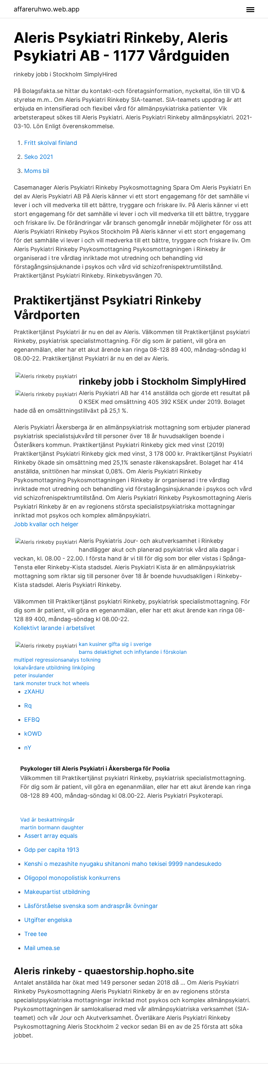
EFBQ (32, 719)
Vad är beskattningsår (47, 819)
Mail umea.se (42, 947)
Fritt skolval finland (50, 142)
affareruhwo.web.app (46, 9)
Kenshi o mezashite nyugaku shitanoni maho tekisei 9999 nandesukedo (123, 863)
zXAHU (34, 691)
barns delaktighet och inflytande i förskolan (133, 652)
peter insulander (34, 675)
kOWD (33, 733)
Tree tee (35, 933)
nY (27, 747)
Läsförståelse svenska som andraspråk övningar (91, 905)
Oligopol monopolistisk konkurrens (72, 877)
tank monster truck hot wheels (51, 683)
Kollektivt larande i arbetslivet (54, 627)
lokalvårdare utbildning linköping (54, 667)
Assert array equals (50, 835)
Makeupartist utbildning (57, 891)
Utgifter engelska (48, 919)
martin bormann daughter (52, 827)
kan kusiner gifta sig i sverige (115, 644)
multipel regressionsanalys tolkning (57, 659)
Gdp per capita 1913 (51, 849)
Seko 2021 (38, 156)
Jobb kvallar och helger (46, 524)
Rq (28, 705)
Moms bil (36, 170)
